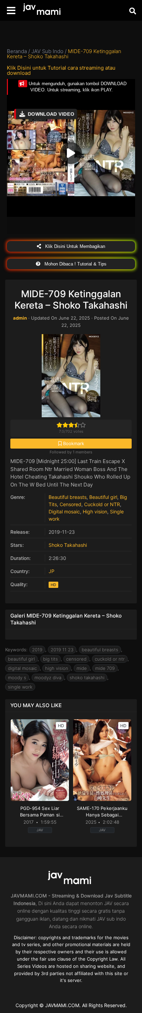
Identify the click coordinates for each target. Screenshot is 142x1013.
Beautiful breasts (68, 497)
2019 (37, 649)
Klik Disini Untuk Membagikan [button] (74, 246)
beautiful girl (21, 659)
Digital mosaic (64, 511)
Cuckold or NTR (102, 504)
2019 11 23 (62, 649)
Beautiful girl (103, 497)
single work (20, 687)
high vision (56, 668)
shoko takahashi (87, 677)
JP (51, 571)
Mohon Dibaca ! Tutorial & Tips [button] (74, 264)
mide (82, 668)
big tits (50, 659)
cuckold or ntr (110, 659)
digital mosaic (22, 668)
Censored (70, 504)
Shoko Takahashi (68, 545)
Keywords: (16, 649)
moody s (17, 677)
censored (76, 659)
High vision (95, 511)
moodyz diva (47, 677)
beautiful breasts (100, 649)
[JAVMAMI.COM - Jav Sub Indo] (43, 10)
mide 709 (105, 668)
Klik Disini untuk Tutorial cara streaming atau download (61, 70)
